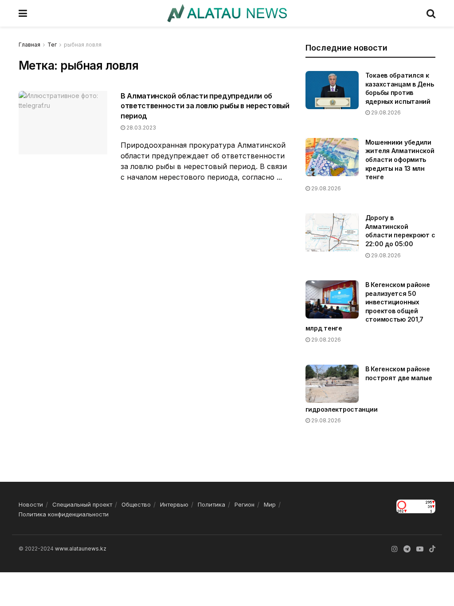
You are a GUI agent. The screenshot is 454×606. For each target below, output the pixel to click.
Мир (270, 504)
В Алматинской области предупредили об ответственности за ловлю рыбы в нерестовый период (205, 105)
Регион (244, 504)
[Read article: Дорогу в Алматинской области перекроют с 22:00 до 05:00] (332, 232)
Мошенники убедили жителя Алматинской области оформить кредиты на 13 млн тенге (399, 159)
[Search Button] (431, 13)
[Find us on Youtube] (419, 549)
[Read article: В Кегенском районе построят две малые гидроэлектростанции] (332, 384)
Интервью (174, 504)
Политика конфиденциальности (64, 514)
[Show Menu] (23, 13)
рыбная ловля (83, 44)
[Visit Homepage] (227, 13)
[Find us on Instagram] (394, 549)
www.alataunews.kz (80, 548)
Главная (29, 44)
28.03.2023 (140, 127)
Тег (52, 44)
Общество (136, 504)
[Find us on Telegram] (407, 549)
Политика (211, 504)
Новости (31, 504)
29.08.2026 (385, 112)
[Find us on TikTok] (432, 549)
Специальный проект (82, 504)
